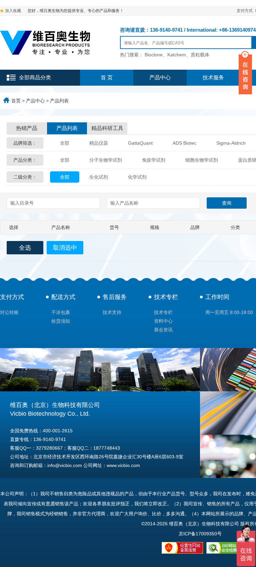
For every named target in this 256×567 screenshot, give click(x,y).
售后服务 (115, 297)
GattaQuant (140, 143)
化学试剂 (137, 177)
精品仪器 (98, 143)
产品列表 (59, 100)
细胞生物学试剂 (201, 160)
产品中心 (160, 77)
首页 (16, 100)
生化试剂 (98, 177)
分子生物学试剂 (105, 160)
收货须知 (60, 321)
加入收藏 (13, 10)
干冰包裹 (60, 312)
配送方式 (63, 297)
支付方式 (245, 10)
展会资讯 (163, 329)
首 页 (107, 77)
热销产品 (26, 128)
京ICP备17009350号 (200, 533)
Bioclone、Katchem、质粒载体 (177, 54)
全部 (64, 143)
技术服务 (213, 77)
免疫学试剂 (153, 160)
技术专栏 (166, 297)
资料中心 (163, 321)
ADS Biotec (184, 143)
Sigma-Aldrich (231, 143)
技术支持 (112, 312)
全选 (25, 247)
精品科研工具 (107, 128)
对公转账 (9, 312)
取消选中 (65, 247)
